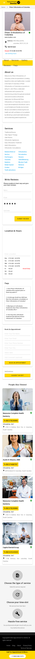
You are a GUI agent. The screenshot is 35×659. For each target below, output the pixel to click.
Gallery (24, 60)
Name (5, 190)
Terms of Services (26, 648)
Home (3, 7)
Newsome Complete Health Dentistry (13, 414)
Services (15, 60)
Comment (7, 210)
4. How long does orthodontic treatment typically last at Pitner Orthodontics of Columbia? (15, 316)
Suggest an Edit (17, 375)
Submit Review (23, 219)
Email (5, 197)
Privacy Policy (27, 645)
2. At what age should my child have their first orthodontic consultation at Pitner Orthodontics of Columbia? (17, 299)
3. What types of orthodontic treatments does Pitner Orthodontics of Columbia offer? (17, 307)
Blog (13, 645)
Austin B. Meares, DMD (11, 460)
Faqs (16, 65)
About (6, 60)
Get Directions (9, 371)
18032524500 (11, 552)
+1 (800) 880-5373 (17, 656)
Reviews (7, 65)
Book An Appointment (17, 362)
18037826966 (11, 421)
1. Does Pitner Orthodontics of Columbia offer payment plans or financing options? (15, 290)
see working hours (10, 53)
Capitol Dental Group (11, 547)
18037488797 (10, 464)
